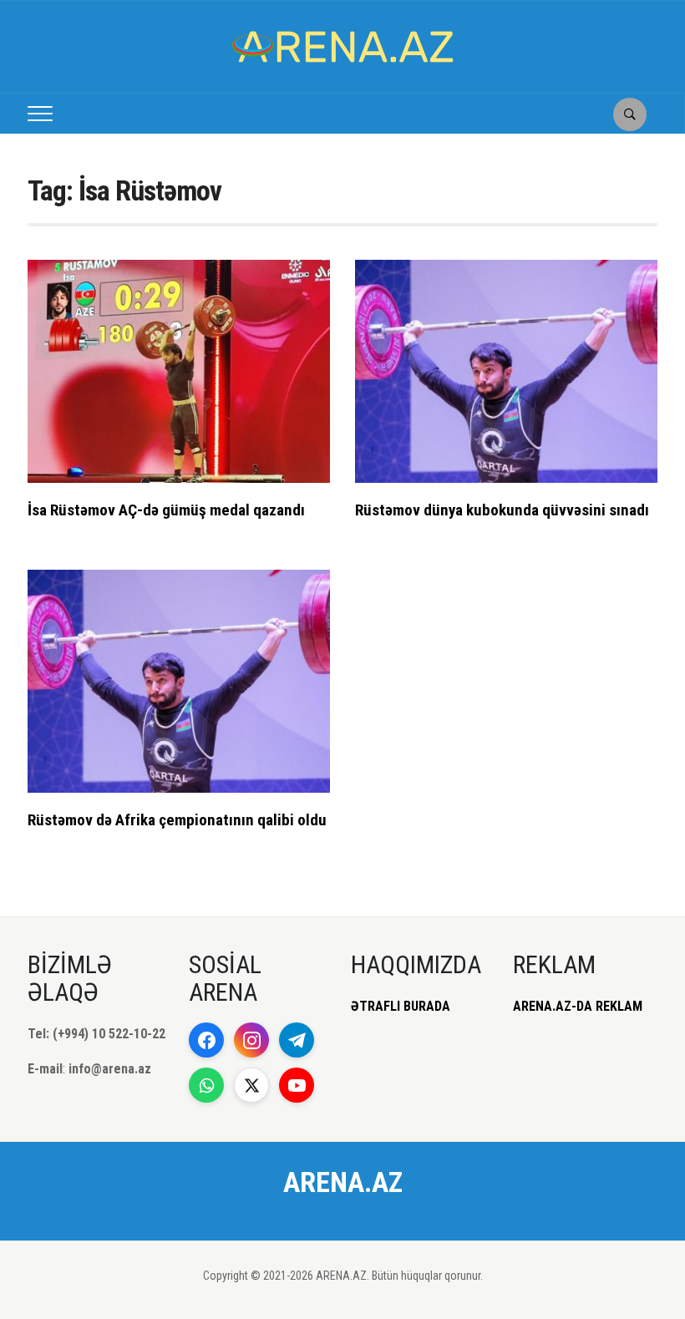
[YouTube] (296, 1085)
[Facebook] (206, 1040)
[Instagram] (251, 1040)
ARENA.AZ (343, 1182)
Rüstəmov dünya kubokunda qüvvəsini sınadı (502, 510)
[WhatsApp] (206, 1085)
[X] (251, 1085)
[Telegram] (296, 1040)
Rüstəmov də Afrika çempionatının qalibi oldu (177, 819)
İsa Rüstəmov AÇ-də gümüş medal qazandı (166, 510)
